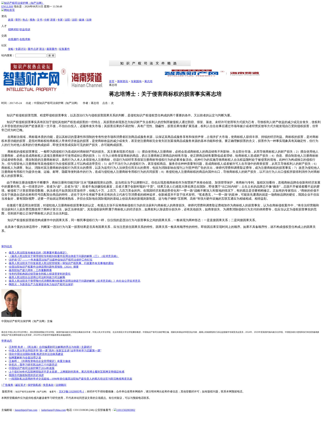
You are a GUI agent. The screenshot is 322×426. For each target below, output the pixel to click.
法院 (67, 19)
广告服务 (8, 385)
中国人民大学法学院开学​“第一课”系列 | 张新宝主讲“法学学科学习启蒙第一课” (55, 350)
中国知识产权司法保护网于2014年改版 (32, 368)
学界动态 (6, 340)
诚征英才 (20, 385)
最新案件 (51, 49)
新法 (42, 49)
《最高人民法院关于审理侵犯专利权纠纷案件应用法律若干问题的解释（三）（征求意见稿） (64, 256)
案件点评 (33, 49)
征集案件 (64, 49)
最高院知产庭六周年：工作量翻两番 (30, 270)
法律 (89, 19)
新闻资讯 (122, 81)
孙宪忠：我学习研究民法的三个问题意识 (33, 364)
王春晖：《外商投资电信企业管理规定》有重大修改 (40, 361)
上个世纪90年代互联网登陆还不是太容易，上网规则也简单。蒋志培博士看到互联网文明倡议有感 (66, 371)
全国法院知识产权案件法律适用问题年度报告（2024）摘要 (44, 266)
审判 (18, 19)
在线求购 (24, 39)
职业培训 (24, 29)
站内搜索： (8, 55)
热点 (25, 19)
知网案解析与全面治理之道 (25, 357)
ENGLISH (7, 6)
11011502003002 (125, 410)
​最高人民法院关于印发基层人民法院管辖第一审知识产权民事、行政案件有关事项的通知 (61, 263)
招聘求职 (13, 29)
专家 (60, 19)
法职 (74, 19)
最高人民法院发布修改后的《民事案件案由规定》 (38, 252)
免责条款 (48, 385)
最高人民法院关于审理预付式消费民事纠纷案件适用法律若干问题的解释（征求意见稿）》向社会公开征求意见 (74, 280)
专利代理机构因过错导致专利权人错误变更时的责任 (40, 273)
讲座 (53, 19)
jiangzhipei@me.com (26, 410)
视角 (32, 19)
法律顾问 (61, 385)
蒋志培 (148, 81)
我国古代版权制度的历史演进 (26, 375)
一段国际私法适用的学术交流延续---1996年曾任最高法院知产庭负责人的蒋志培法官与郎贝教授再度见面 (70, 378)
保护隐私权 (34, 385)
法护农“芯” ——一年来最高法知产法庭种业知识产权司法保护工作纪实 (50, 259)
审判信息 (6, 246)
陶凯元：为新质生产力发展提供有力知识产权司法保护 (41, 284)
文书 (39, 19)
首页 (111, 81)
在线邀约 (13, 39)
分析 (46, 19)
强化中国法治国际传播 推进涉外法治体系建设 (36, 354)
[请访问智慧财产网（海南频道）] (215, 76)
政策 (10, 19)
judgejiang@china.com (53, 410)
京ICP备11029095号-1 (71, 391)
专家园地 (136, 81)
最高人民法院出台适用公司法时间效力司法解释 (37, 277)
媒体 (81, 19)
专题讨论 (20, 49)
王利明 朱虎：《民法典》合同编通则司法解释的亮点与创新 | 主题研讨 (50, 347)
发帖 (10, 49)
